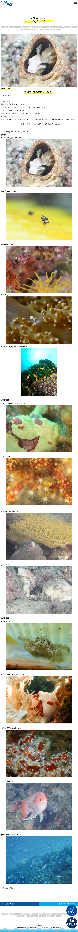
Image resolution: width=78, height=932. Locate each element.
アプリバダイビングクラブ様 (28, 119)
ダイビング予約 (72, 911)
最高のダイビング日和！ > (68, 904)
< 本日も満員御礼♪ (7, 904)
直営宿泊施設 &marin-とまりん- (72, 923)
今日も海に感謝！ (6, 95)
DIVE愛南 (7, 3)
